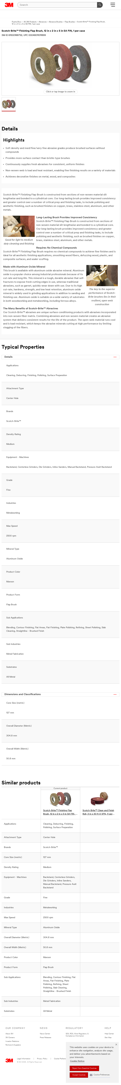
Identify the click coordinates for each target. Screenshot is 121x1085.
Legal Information (23, 1059)
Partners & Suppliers (13, 1045)
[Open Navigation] (112, 6)
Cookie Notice (77, 1061)
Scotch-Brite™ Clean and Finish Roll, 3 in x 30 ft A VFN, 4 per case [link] (98, 812)
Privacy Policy (42, 1059)
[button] (99, 1075)
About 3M (9, 1034)
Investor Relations (12, 1041)
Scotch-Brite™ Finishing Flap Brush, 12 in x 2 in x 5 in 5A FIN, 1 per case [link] (59, 812)
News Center (45, 1034)
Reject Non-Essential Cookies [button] (84, 1068)
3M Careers (10, 1038)
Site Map (108, 1038)
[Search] (100, 5)
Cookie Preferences (61, 1059)
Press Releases (45, 1038)
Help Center (109, 1034)
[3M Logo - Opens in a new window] (9, 5)
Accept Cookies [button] (78, 1075)
